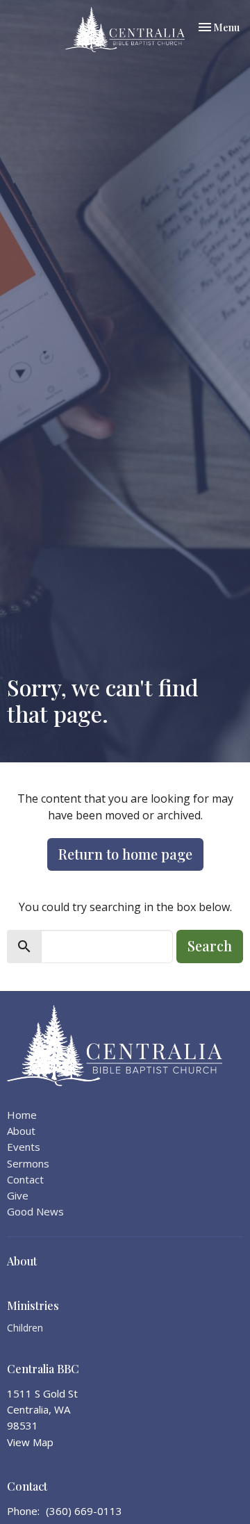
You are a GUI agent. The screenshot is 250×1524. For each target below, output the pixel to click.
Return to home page (125, 853)
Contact (25, 1179)
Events (23, 1147)
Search (210, 945)
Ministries (33, 1305)
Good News (35, 1211)
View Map (30, 1442)
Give (17, 1195)
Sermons (28, 1163)
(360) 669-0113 (84, 1511)
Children (25, 1327)
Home (22, 1115)
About (21, 1131)
